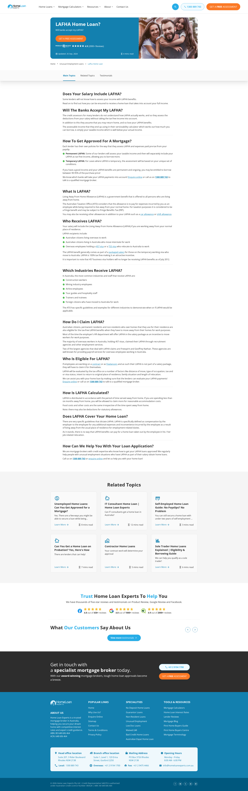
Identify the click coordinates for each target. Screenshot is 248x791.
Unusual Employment (136, 721)
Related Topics (87, 75)
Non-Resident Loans (136, 716)
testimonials (122, 637)
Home (52, 64)
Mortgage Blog (171, 721)
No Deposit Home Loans (138, 707)
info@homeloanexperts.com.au (178, 765)
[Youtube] (180, 784)
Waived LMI (131, 730)
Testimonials (106, 75)
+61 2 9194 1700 (107, 765)
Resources (92, 6)
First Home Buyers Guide (176, 725)
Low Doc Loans (133, 725)
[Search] (175, 6)
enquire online (95, 458)
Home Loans (45, 6)
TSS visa (112, 246)
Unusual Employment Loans (72, 64)
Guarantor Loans (134, 712)
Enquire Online (95, 716)
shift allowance (164, 214)
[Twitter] (185, 784)
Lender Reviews (171, 716)
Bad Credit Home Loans (137, 734)
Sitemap (92, 721)
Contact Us (122, 6)
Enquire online (135, 177)
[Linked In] (196, 784)
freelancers (111, 364)
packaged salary (116, 252)
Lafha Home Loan (95, 64)
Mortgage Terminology (175, 734)
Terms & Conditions (98, 730)
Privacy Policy (94, 734)
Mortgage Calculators (69, 6)
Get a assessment (174, 676)
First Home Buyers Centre (176, 730)
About (107, 6)
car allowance (147, 214)
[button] (187, 629)
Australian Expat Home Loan (140, 739)
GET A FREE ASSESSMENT (71, 38)
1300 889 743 (161, 177)
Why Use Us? (94, 712)
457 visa (100, 246)
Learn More (60, 524)
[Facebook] (175, 784)
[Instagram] (190, 784)
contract (96, 364)
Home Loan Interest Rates (176, 712)
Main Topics (69, 75)
